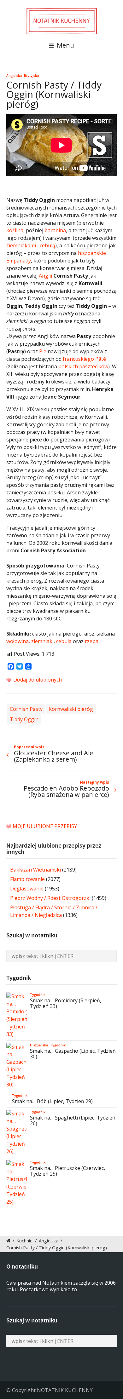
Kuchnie (24, 1241)
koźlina (14, 230)
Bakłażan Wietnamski (35, 869)
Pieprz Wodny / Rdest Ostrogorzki (50, 898)
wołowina (17, 641)
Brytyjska (31, 75)
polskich (68, 366)
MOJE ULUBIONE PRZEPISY (45, 826)
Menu (64, 45)
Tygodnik (37, 994)
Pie (42, 351)
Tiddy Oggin (24, 719)
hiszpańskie (92, 253)
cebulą (47, 245)
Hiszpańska (39, 1045)
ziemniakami (21, 245)
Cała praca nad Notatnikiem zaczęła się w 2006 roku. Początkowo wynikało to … (61, 1286)
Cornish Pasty (26, 708)
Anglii (45, 275)
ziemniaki (42, 641)
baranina (55, 230)
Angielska (14, 75)
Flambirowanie (27, 879)
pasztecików (93, 366)
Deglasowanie (27, 888)
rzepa (91, 641)
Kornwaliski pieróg (71, 708)
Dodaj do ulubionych (37, 679)
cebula (64, 641)
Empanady (18, 260)
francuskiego (78, 358)
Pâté (100, 358)
